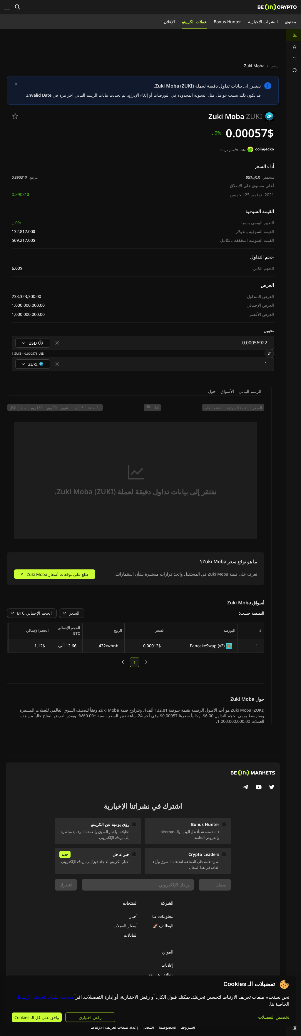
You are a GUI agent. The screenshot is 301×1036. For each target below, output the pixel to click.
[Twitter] (271, 788)
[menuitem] (293, 35)
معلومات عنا (162, 916)
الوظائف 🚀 (163, 925)
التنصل (148, 1027)
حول (212, 391)
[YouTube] (258, 788)
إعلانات (167, 965)
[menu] (293, 52)
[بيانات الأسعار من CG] (261, 150)
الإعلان (169, 21)
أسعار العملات (125, 925)
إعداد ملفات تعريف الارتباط (114, 1027)
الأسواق (227, 391)
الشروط (188, 1027)
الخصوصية (167, 1027)
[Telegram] (245, 788)
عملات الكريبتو (194, 21)
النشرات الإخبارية (263, 21)
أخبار (133, 916)
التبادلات (131, 935)
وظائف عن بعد (160, 974)
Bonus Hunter (227, 21)
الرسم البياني (250, 391)
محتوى (290, 21)
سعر (275, 65)
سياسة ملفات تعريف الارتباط (45, 997)
